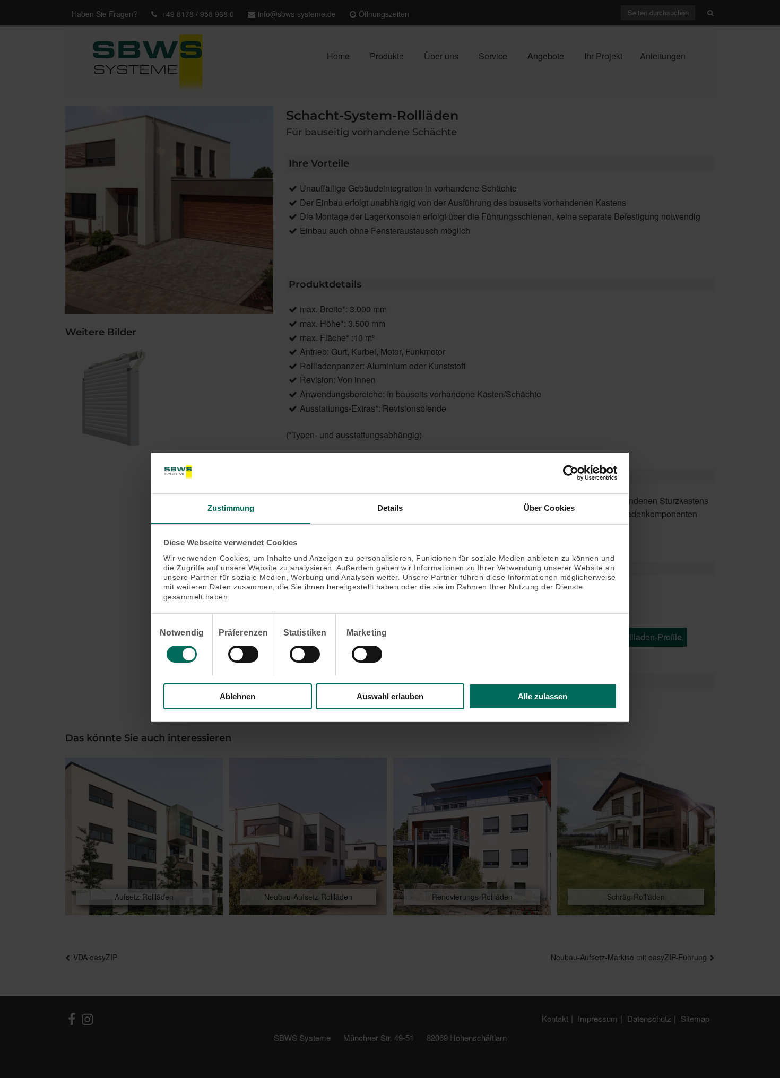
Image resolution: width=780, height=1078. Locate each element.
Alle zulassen (542, 696)
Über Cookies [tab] (549, 507)
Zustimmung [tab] (231, 507)
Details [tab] (390, 507)
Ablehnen (237, 696)
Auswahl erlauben (390, 696)
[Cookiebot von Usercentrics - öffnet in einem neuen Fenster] (570, 473)
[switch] (243, 654)
